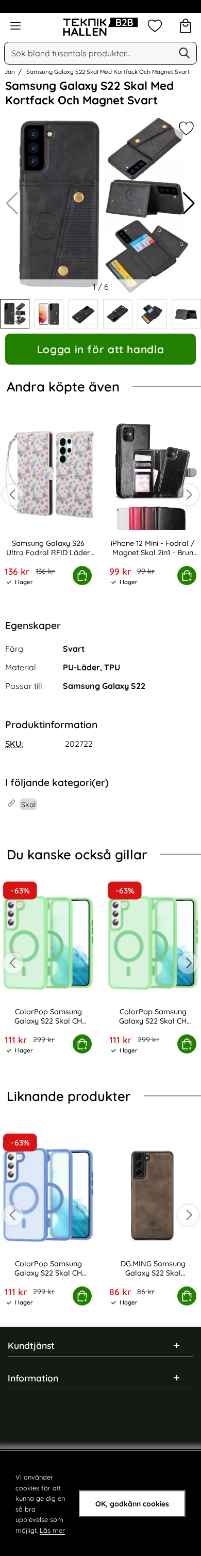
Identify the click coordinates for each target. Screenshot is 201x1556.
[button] (189, 203)
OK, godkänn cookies (132, 1503)
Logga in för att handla (100, 349)
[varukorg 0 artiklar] (185, 26)
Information (33, 1378)
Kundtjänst (31, 1345)
